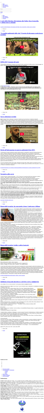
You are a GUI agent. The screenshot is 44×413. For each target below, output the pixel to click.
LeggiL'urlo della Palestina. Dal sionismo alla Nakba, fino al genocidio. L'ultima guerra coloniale (17, 26)
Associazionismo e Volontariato (8, 369)
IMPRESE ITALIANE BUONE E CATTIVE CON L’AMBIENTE (19, 282)
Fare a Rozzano (5, 17)
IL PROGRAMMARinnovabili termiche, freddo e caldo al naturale (12, 275)
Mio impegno (5, 4)
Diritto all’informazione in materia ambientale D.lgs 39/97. (17, 150)
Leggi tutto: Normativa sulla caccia (6, 200)
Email (4, 30)
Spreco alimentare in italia (8, 116)
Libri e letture (5, 374)
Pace (6, 373)
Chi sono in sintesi (6, 368)
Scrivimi (4, 7)
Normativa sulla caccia (7, 174)
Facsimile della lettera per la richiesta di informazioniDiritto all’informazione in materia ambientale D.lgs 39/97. (20, 167)
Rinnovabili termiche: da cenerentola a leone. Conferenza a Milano (20, 206)
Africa (6, 372)
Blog (4, 3)
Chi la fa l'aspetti (6, 376)
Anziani (6, 371)
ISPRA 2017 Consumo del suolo (9, 62)
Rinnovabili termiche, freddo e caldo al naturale (14, 245)
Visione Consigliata (6, 375)
